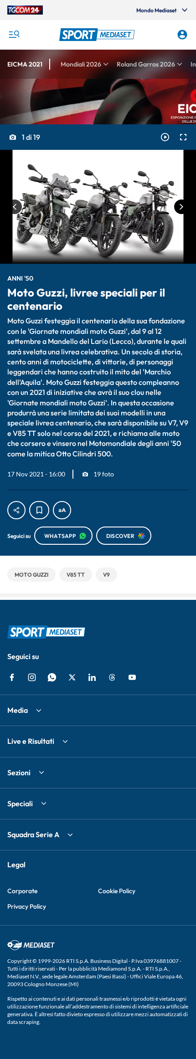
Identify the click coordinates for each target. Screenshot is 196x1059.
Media (17, 710)
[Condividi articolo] (16, 510)
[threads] (112, 677)
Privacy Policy (26, 906)
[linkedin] (92, 677)
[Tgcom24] (25, 10)
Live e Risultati (30, 741)
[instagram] (31, 677)
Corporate (22, 891)
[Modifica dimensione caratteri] (62, 510)
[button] (98, 34)
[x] (72, 677)
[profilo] (182, 34)
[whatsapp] (52, 677)
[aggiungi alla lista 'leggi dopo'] (39, 510)
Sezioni (19, 772)
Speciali (20, 803)
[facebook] (11, 677)
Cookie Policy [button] (116, 891)
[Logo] (98, 34)
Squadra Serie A (33, 834)
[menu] (13, 34)
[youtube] (132, 677)
